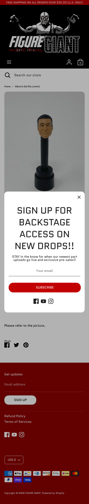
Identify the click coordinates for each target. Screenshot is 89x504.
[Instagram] (50, 301)
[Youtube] (43, 301)
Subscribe (45, 287)
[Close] (79, 197)
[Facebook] (36, 301)
